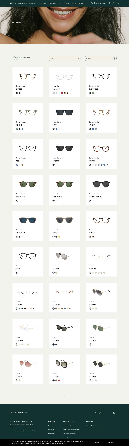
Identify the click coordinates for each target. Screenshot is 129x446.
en (118, 3)
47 (65, 396)
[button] (68, 395)
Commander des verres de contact (71, 429)
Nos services (51, 429)
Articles (66, 3)
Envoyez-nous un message (68, 433)
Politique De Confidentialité (93, 426)
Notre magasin (66, 437)
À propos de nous (77, 3)
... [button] (63, 396)
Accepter (111, 442)
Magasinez (32, 3)
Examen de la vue (55, 3)
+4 (107, 165)
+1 (70, 93)
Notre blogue (51, 433)
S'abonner (32, 431)
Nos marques (51, 426)
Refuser (97, 442)
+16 (70, 308)
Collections (42, 3)
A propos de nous (52, 437)
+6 (33, 308)
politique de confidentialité (58, 444)
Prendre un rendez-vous (98, 3)
